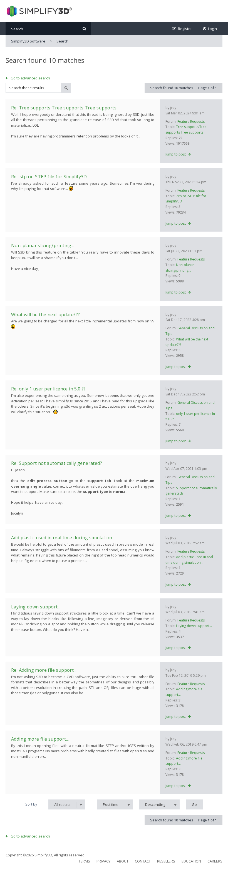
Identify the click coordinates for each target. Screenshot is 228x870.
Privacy (103, 861)
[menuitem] (210, 28)
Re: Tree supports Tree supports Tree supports (64, 108)
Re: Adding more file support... (43, 670)
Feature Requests (191, 121)
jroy (173, 107)
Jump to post (175, 154)
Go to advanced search (30, 78)
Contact (143, 861)
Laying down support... (194, 625)
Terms (84, 861)
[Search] (84, 28)
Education (191, 861)
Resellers (166, 861)
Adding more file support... (40, 739)
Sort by (31, 804)
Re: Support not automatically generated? (56, 463)
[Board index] (39, 11)
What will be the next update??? (45, 315)
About (122, 861)
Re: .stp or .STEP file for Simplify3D (49, 177)
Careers (214, 861)
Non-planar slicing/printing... (42, 245)
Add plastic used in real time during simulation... (63, 538)
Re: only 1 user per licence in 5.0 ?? (48, 389)
